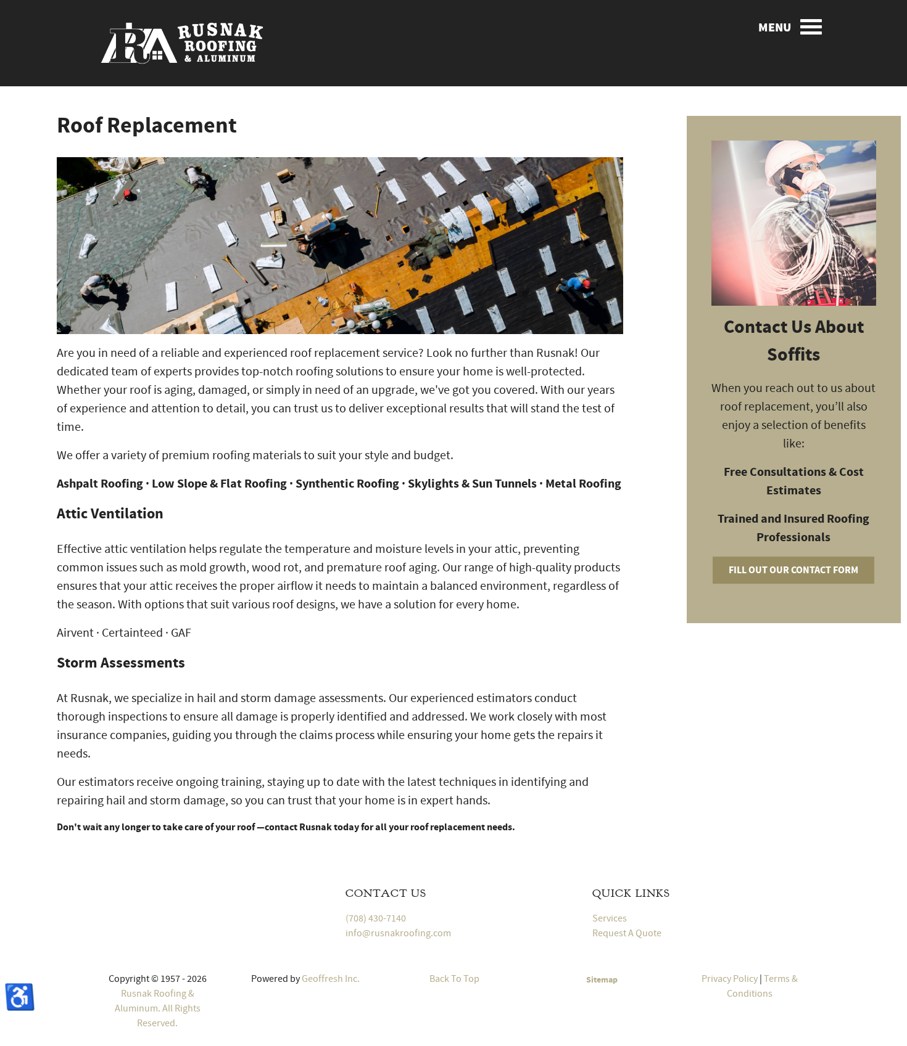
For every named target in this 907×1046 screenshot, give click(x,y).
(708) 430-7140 (376, 918)
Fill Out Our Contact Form (793, 570)
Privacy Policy (730, 978)
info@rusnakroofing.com (398, 933)
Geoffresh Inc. (331, 978)
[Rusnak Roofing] (182, 41)
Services (609, 918)
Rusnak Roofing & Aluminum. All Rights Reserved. (158, 1008)
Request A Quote (626, 933)
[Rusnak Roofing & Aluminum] (182, 901)
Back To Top (453, 978)
